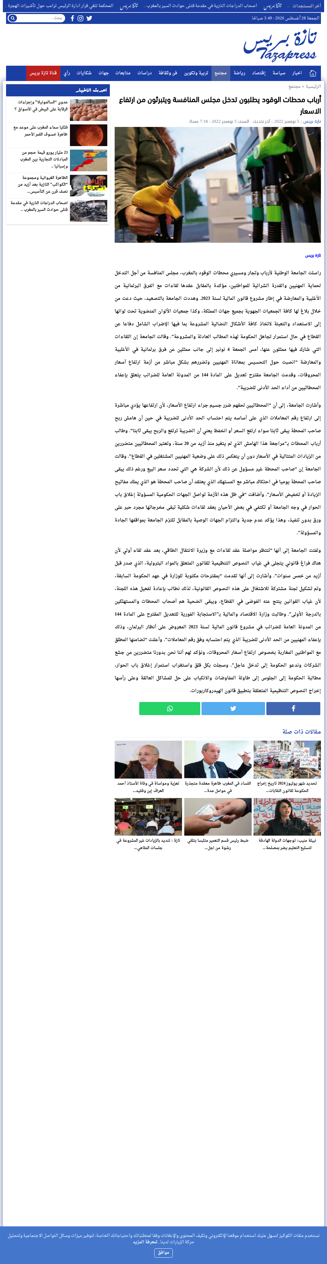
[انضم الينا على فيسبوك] (72, 18)
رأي (67, 73)
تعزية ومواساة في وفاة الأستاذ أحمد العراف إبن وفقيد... (148, 787)
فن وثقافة (167, 73)
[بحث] (13, 18)
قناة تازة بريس (43, 73)
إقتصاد (259, 73)
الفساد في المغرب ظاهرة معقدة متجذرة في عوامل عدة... (218, 787)
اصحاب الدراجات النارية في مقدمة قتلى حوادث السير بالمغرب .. (228, 6)
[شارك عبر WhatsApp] (170, 709)
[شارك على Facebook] (293, 709)
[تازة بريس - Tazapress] (281, 45)
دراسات (144, 73)
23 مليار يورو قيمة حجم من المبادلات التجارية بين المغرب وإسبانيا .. (44, 159)
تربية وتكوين (196, 73)
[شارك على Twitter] (233, 709)
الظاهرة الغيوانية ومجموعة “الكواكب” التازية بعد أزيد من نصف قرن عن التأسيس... (43, 184)
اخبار (297, 73)
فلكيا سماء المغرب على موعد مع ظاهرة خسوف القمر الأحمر (40, 131)
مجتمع (221, 73)
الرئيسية (313, 73)
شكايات (84, 73)
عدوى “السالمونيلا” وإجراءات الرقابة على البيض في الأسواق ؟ (41, 106)
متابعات (123, 73)
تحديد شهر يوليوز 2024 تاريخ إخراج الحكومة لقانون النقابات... (287, 787)
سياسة (278, 73)
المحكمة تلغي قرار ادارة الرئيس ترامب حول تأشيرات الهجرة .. (87, 6)
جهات (103, 73)
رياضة (239, 73)
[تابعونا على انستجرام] (80, 18)
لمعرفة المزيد (145, 1242)
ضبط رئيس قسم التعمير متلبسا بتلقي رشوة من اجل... (217, 844)
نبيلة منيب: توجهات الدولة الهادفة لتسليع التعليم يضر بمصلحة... (287, 844)
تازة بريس (312, 121)
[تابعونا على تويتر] (89, 18)
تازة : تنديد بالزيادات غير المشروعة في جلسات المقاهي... (148, 844)
